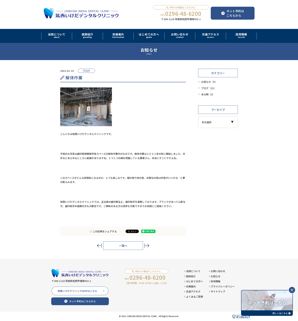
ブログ (208, 88)
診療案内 (191, 286)
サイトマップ (218, 291)
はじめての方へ (194, 281)
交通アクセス (193, 291)
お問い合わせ (218, 271)
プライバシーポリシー (223, 286)
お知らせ (209, 81)
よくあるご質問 (194, 296)
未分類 (208, 94)
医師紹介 (191, 276)
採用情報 (215, 281)
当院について (193, 271)
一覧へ (123, 246)
